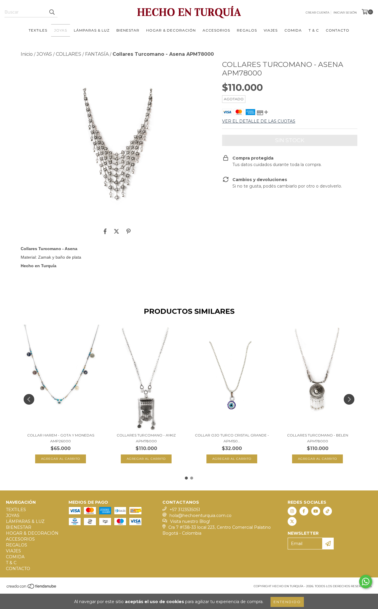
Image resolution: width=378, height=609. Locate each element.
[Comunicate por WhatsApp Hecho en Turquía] (365, 581)
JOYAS (60, 30)
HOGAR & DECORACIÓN (171, 30)
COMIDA (293, 30)
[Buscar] (52, 12)
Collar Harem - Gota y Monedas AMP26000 (60, 438)
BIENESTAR (127, 30)
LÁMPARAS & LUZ (92, 30)
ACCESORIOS (216, 30)
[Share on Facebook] (105, 231)
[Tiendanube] (32, 588)
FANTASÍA (97, 54)
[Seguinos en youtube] (315, 511)
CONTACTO (337, 30)
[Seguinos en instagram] (292, 511)
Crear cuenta (317, 12)
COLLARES (68, 54)
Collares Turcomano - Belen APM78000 (317, 438)
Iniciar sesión (345, 12)
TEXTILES (38, 30)
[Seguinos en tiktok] (327, 511)
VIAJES (271, 30)
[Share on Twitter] (116, 231)
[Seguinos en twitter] (292, 521)
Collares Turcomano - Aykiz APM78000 (146, 438)
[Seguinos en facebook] (303, 511)
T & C (314, 30)
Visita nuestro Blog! (190, 521)
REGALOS (247, 30)
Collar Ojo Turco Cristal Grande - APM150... (232, 438)
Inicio (27, 54)
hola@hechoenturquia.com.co (201, 515)
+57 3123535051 (185, 509)
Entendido (287, 602)
